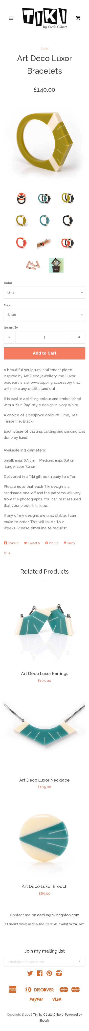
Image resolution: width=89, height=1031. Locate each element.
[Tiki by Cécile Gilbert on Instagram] (59, 974)
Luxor (44, 48)
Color (8, 283)
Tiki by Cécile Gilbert (48, 1014)
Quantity (11, 327)
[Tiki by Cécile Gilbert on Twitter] (30, 974)
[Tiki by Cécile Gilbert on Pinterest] (49, 974)
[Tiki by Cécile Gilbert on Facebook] (40, 974)
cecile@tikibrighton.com (58, 915)
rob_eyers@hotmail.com (69, 923)
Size (7, 305)
